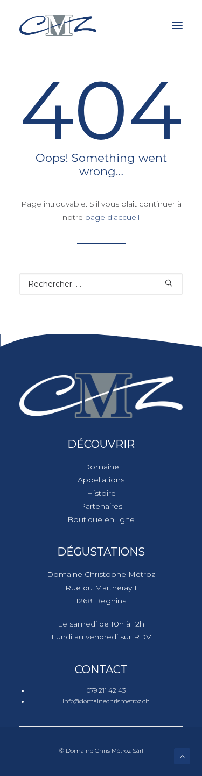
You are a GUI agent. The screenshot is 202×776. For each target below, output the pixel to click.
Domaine (101, 467)
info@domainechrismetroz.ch (106, 701)
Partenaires (101, 506)
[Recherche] (101, 284)
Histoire (101, 493)
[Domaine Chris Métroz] (57, 25)
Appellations (101, 480)
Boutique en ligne (101, 519)
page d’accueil (112, 217)
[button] (177, 25)
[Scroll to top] (182, 755)
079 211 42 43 (106, 690)
